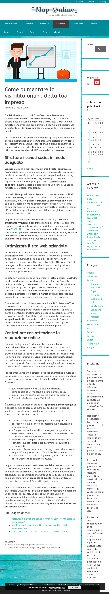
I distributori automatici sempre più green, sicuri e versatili (34, 548)
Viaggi (57, 32)
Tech (45, 32)
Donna (43, 24)
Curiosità (29, 24)
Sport (32, 32)
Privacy (103, 2)
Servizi (20, 32)
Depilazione (97, 306)
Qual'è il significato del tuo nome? (95, 246)
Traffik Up (16, 229)
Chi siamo (79, 2)
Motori (94, 24)
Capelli (94, 291)
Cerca (90, 44)
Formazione (78, 24)
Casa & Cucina (10, 24)
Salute (7, 32)
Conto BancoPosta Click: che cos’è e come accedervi (39, 531)
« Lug (90, 168)
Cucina (90, 272)
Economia (60, 24)
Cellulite (95, 295)
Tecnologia (93, 343)
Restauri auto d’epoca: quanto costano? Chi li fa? (30, 545)
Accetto (75, 587)
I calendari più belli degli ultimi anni (95, 230)
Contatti (91, 2)
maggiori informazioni (57, 587)
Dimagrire (96, 309)
